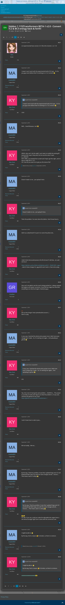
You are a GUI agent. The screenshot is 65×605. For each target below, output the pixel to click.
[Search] (55, 2)
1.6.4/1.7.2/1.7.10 (38, 17)
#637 (59, 469)
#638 (59, 496)
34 (21, 37)
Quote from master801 (31, 100)
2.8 (23, 17)
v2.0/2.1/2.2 (6, 17)
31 (12, 37)
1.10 (53, 17)
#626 (59, 176)
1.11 (56, 17)
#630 (59, 282)
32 (15, 37)
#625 (59, 150)
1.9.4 (49, 17)
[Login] (59, 2)
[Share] (61, 35)
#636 (59, 442)
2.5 (15, 17)
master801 (34, 546)
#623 (59, 95)
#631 (59, 307)
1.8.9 (45, 17)
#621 (59, 42)
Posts (6, 60)
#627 (59, 203)
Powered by (32, 602)
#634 (59, 389)
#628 (59, 229)
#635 (59, 417)
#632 (59, 333)
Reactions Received (9, 85)
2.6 (18, 17)
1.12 (60, 17)
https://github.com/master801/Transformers (33, 398)
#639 (59, 529)
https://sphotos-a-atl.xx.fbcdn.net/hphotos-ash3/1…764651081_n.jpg (40, 265)
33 (18, 37)
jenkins (39, 15)
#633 (59, 360)
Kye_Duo (34, 165)
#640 (59, 557)
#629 (59, 256)
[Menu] (63, 2)
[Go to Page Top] (62, 602)
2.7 (21, 17)
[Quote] (59, 61)
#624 (59, 123)
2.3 (12, 17)
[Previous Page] (3, 37)
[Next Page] (24, 37)
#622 (59, 68)
